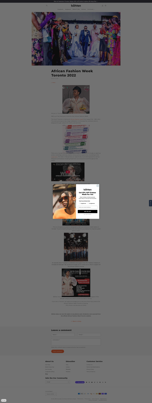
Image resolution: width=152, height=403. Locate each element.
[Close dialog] (98, 186)
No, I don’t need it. (87, 214)
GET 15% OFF (87, 211)
